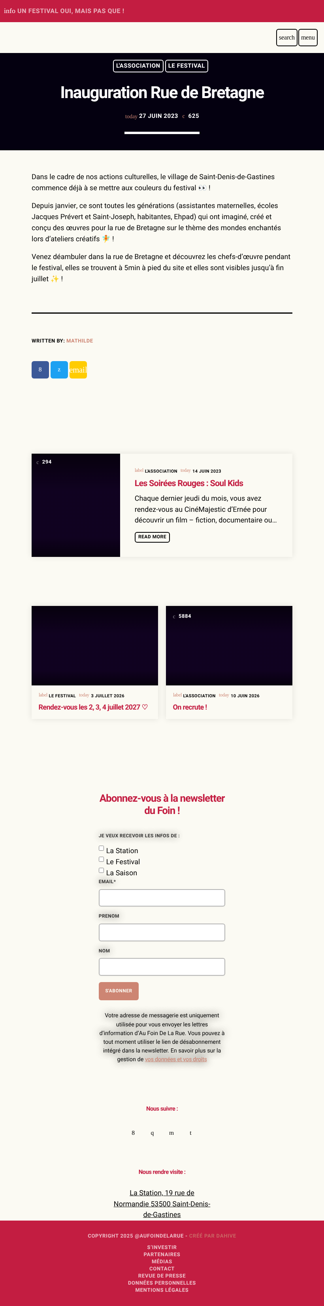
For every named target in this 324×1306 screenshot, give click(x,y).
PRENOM (109, 916)
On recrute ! (190, 707)
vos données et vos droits (176, 1060)
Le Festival (186, 66)
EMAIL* (107, 882)
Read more (152, 537)
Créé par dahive (212, 1236)
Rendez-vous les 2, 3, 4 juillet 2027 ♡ (93, 707)
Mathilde (79, 341)
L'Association (138, 66)
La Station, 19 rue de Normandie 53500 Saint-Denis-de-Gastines (162, 1204)
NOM (104, 951)
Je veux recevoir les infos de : (139, 836)
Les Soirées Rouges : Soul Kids (189, 483)
